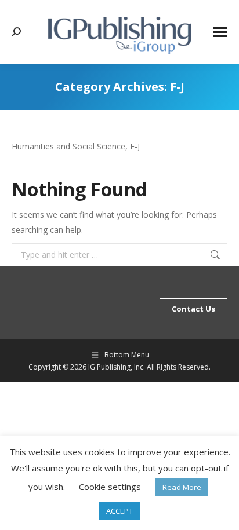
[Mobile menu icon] (220, 32)
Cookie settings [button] (110, 486)
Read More (181, 487)
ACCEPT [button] (119, 511)
